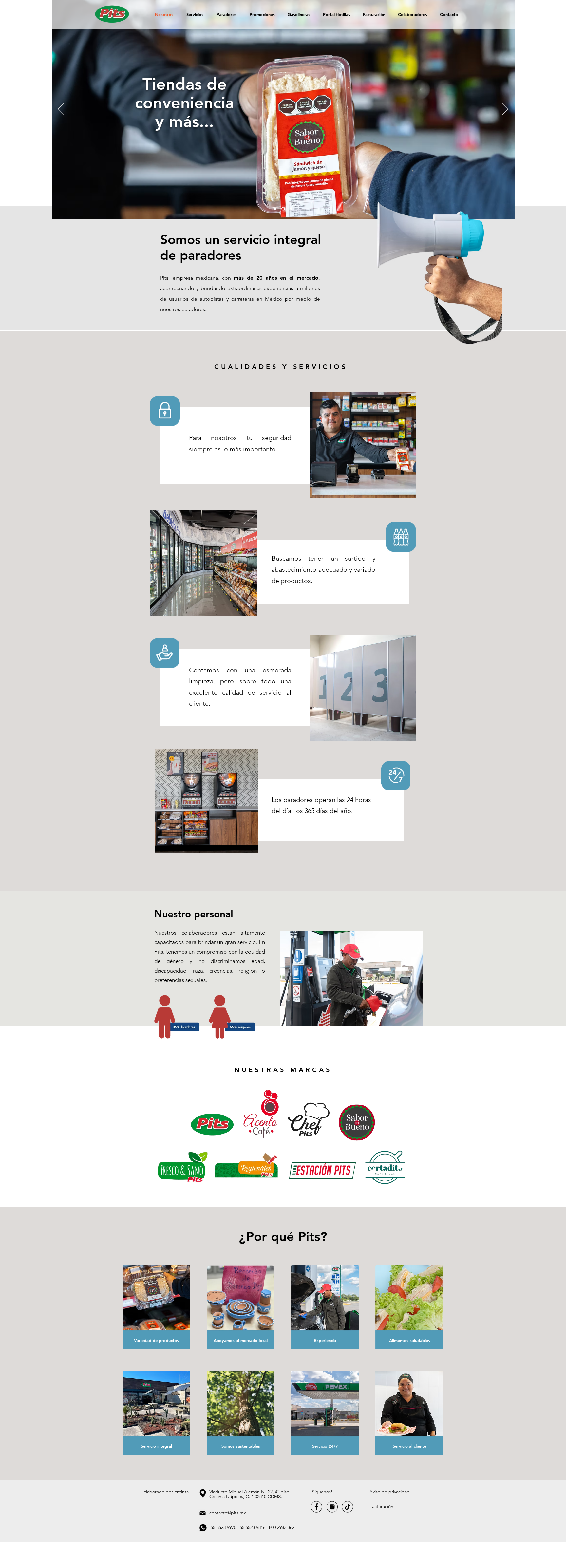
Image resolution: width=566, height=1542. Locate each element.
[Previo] (61, 109)
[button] (389, 1491)
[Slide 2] (283, 209)
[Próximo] (505, 109)
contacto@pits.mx (227, 1512)
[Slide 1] (275, 209)
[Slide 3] (291, 209)
